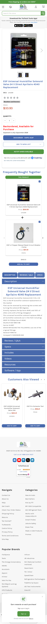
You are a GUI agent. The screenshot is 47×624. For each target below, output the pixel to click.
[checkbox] (40, 181)
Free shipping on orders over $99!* (22, 2)
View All (27, 590)
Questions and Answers (12, 102)
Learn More (34, 22)
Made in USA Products (33, 531)
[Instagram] (23, 460)
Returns (5, 517)
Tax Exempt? (6, 521)
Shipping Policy (8, 514)
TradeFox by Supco (31, 583)
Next (41, 50)
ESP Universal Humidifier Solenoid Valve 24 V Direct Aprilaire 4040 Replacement (23, 206)
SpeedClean (28, 575)
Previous (5, 50)
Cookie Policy (7, 528)
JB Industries (29, 558)
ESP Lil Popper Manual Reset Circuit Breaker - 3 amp (23, 246)
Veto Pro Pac (6, 580)
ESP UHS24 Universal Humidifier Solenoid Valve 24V (12, 408)
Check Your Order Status (11, 510)
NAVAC (4, 566)
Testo (4, 558)
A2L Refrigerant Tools (33, 510)
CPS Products (7, 590)
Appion (4, 573)
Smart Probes (30, 520)
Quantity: (7, 116)
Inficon (27, 555)
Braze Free (29, 527)
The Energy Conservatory (11, 562)
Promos (28, 534)
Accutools (5, 569)
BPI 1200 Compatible (33, 506)
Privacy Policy (7, 532)
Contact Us (6, 495)
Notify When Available (23, 152)
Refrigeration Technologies (34, 579)
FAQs (4, 503)
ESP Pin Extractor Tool (35, 406)
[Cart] (44, 6)
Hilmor (4, 577)
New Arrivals (30, 495)
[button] (23, 144)
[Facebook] (15, 460)
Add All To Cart (23, 264)
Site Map (5, 539)
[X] (28, 460)
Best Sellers (30, 499)
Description (9, 275)
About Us (5, 499)
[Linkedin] (32, 460)
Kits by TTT (29, 503)
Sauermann (28, 568)
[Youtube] (19, 460)
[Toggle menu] (3, 7)
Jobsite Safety (30, 523)
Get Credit (6, 506)
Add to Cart (12, 426)
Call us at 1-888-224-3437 (23, 454)
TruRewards (6, 525)
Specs (40, 275)
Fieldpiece (6, 555)
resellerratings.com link (23, 474)
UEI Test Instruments (32, 586)
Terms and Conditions (10, 536)
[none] (23, 50)
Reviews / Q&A (26, 275)
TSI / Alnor (28, 572)
